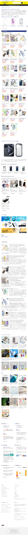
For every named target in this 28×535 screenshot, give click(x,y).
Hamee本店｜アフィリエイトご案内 (5, 504)
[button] (12, 47)
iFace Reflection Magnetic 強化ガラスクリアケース (22, 59)
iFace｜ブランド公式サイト (4, 505)
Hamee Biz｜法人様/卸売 (4, 496)
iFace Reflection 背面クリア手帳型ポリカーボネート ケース (22, 74)
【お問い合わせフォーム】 (10, 456)
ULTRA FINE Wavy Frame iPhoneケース (5, 74)
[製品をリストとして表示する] (25, 32)
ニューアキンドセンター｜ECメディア (6, 508)
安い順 (8, 32)
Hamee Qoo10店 (3, 493)
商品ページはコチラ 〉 (24, 265)
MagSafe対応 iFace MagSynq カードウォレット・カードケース (22, 104)
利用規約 (15, 492)
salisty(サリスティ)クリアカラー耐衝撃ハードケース (22, 44)
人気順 (3, 32)
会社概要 (15, 493)
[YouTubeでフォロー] (17, 530)
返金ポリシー (16, 497)
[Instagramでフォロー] (14, 530)
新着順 (5, 32)
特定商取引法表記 (16, 496)
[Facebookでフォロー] (10, 530)
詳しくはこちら (5, 441)
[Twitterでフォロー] (12, 530)
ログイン (15, 489)
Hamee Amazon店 (3, 489)
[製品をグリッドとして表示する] (24, 32)
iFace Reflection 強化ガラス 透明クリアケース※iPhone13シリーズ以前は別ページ (5, 44)
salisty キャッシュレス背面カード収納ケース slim (5, 88)
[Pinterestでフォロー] (15, 530)
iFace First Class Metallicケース (22, 88)
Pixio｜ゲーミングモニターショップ (5, 512)
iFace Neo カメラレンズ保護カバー (13, 103)
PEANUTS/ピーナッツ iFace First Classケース (5, 133)
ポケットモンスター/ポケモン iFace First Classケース (5, 104)
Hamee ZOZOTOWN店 (4, 492)
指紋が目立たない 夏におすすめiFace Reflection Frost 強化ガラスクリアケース (14, 89)
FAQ (14, 488)
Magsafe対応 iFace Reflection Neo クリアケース (5, 118)
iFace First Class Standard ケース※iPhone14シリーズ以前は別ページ (22, 118)
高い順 (10, 32)
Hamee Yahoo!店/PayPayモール (5, 488)
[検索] (22, 3)
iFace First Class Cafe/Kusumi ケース (13, 44)
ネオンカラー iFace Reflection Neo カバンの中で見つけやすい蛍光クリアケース (13, 59)
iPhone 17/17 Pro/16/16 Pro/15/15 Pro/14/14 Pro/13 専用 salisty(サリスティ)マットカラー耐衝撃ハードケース (5, 59)
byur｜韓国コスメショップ (4, 509)
